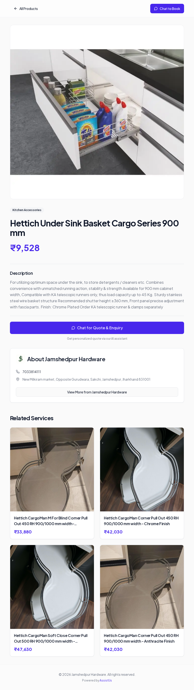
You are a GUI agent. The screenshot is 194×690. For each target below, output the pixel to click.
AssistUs (106, 680)
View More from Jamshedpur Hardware (97, 392)
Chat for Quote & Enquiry (100, 327)
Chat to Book (170, 8)
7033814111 (31, 372)
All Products (28, 8)
